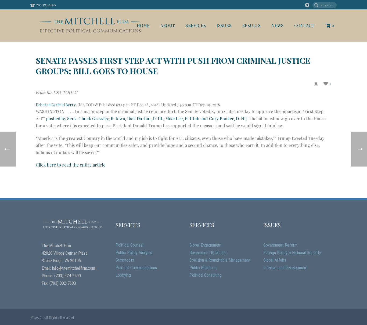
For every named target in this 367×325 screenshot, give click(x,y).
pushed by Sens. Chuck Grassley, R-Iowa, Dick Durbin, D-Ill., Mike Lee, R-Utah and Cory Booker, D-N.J (146, 118)
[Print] (316, 83)
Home (143, 25)
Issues (224, 25)
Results (251, 25)
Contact (304, 25)
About (167, 25)
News (277, 25)
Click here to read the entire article (70, 165)
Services (196, 25)
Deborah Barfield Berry (55, 104)
